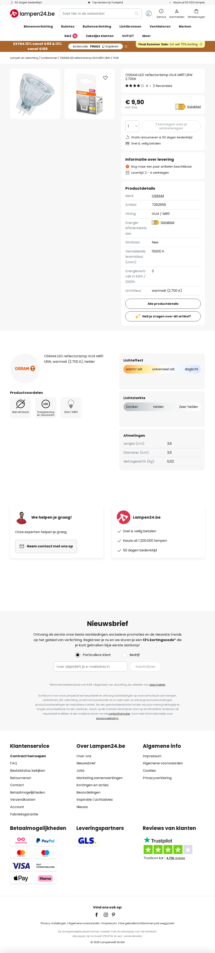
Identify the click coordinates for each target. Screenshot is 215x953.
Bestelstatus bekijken (27, 770)
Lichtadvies (103, 799)
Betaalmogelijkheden (27, 792)
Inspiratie (84, 799)
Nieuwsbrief (86, 763)
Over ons (83, 756)
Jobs (80, 770)
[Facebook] (99, 914)
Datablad (194, 107)
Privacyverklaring (157, 778)
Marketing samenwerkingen (99, 778)
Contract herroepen (28, 756)
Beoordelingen (88, 792)
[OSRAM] (25, 368)
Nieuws (82, 806)
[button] (105, 78)
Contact (17, 785)
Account (17, 806)
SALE (67, 36)
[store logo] (32, 13)
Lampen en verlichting (24, 58)
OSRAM (158, 195)
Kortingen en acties (92, 785)
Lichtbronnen (49, 58)
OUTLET (128, 36)
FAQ (13, 763)
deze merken (157, 684)
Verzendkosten (22, 799)
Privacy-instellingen (53, 923)
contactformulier (119, 713)
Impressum (152, 756)
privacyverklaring (107, 718)
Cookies (149, 770)
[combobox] (101, 13)
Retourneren (20, 778)
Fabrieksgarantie (24, 814)
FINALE (95, 46)
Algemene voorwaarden (163, 763)
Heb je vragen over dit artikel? (166, 316)
